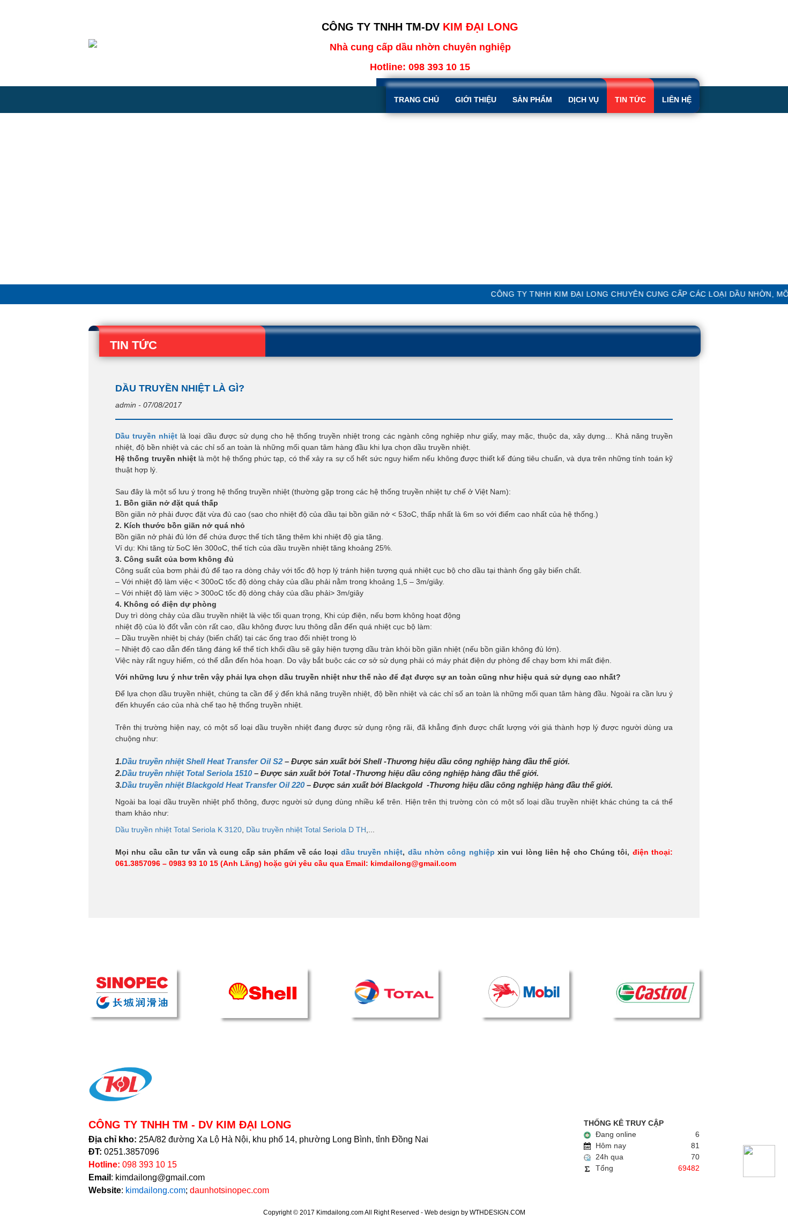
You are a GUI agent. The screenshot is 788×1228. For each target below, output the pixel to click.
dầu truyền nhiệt (372, 852)
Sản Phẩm (532, 99)
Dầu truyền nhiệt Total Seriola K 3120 (178, 829)
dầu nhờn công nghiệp (449, 852)
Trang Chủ (416, 99)
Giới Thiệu (475, 99)
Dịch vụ (583, 99)
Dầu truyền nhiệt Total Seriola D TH (306, 829)
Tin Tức (630, 99)
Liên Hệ (677, 99)
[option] (394, 198)
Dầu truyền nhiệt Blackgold (174, 785)
